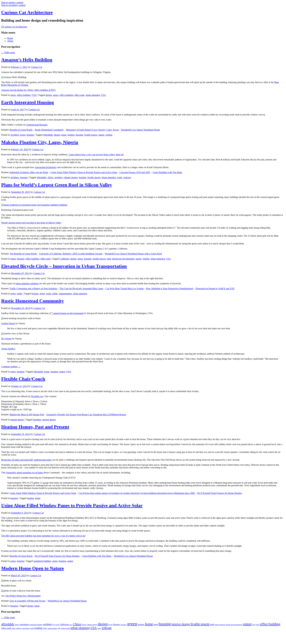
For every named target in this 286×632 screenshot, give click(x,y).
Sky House (6, 338)
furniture (37, 419)
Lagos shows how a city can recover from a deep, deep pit (96, 154)
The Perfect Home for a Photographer (23, 595)
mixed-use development (123, 258)
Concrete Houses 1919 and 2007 (134, 172)
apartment (24, 624)
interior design (17, 419)
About (10, 41)
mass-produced (220, 624)
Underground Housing (36, 124)
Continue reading (10, 366)
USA (34, 95)
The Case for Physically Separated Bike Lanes (81, 288)
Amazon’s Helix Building (26, 59)
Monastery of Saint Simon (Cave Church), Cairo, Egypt (92, 130)
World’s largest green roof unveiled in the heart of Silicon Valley (31, 222)
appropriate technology (46, 167)
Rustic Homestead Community (49, 130)
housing (30, 135)
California (64, 258)
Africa (50, 177)
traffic (19, 293)
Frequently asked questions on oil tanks (24, 472)
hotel (155, 624)
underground (65, 628)
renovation (25, 628)
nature (101, 135)
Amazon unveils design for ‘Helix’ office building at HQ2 (28, 90)
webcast (127, 177)
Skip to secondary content (13, 5)
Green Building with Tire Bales (167, 172)
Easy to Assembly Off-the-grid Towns (27, 601)
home (46, 371)
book (57, 624)
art (54, 624)
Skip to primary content (12, 2)
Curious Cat (36, 67)
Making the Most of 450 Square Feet (27, 414)
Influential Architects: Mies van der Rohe (29, 172)
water (119, 177)
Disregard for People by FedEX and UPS (214, 288)
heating (71, 135)
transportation (65, 293)
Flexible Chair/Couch (23, 379)
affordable (48, 135)
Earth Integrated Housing (27, 102)
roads (48, 293)
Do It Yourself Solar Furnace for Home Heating (219, 493)
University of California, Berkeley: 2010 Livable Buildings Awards (70, 253)
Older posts (8, 52)
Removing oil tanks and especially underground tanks (26, 460)
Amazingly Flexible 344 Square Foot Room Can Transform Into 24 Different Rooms (86, 414)
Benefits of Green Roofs (21, 130)
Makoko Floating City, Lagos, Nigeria (39, 142)
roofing (108, 135)
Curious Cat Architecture (27, 12)
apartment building (42, 561)
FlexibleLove (37, 396)
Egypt (110, 624)
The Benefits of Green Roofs (23, 253)
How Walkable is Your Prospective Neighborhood (169, 288)
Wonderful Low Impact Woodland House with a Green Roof (133, 253)
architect (58, 177)
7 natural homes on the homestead (67, 313)
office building (24, 95)
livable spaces (90, 135)
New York (255, 624)
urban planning (93, 95)
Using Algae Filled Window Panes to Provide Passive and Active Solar (83, 172)
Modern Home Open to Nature (32, 568)
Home (10, 38)
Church (83, 624)
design (49, 95)
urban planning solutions (27, 283)
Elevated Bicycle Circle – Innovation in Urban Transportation (64, 266)
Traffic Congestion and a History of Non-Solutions (33, 288)
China (77, 624)
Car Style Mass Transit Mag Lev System (125, 288)
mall (109, 258)
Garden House (8, 323)
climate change (71, 177)
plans (13, 628)
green (13, 95)
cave (71, 624)
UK (59, 628)
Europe (35, 293)
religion (18, 628)
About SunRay (8, 348)
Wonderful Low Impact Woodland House (140, 130)
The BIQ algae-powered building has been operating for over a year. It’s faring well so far (43, 535)
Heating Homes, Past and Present (35, 426)
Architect (14, 135)
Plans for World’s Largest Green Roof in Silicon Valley (56, 184)
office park (79, 95)
